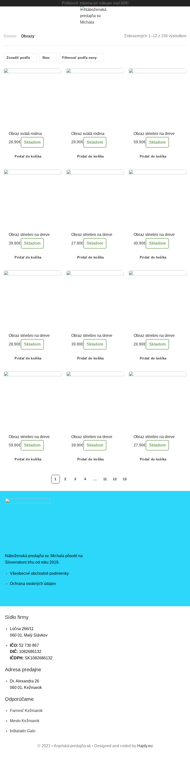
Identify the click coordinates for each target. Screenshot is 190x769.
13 (125, 479)
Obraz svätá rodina (25, 133)
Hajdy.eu (145, 746)
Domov (10, 36)
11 (105, 479)
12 (115, 479)
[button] (25, 157)
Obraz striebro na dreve (154, 133)
